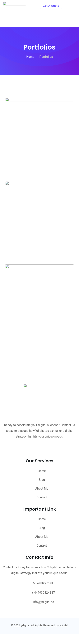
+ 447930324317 (43, 592)
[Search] (67, 5)
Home (42, 471)
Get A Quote (51, 5)
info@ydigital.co (43, 602)
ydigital (63, 625)
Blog (42, 480)
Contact (42, 497)
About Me (41, 488)
